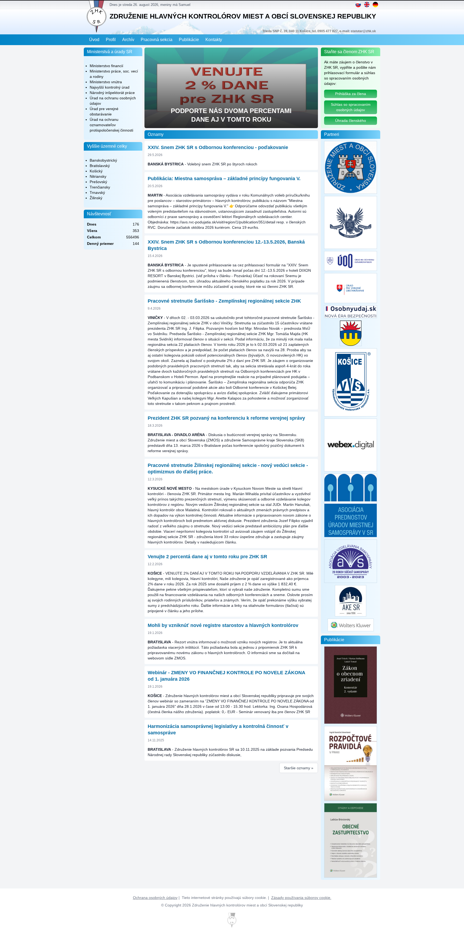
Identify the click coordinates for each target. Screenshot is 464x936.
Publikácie (189, 39)
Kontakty (213, 39)
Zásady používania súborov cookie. (301, 897)
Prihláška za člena (350, 94)
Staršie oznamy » (298, 768)
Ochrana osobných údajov (155, 897)
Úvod (94, 39)
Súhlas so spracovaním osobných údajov (351, 107)
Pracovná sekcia (156, 39)
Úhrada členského (350, 120)
